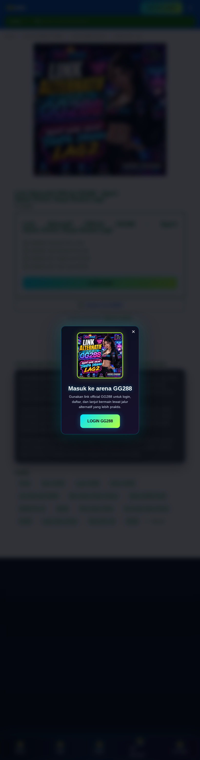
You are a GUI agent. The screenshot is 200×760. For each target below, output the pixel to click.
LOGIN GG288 (100, 421)
